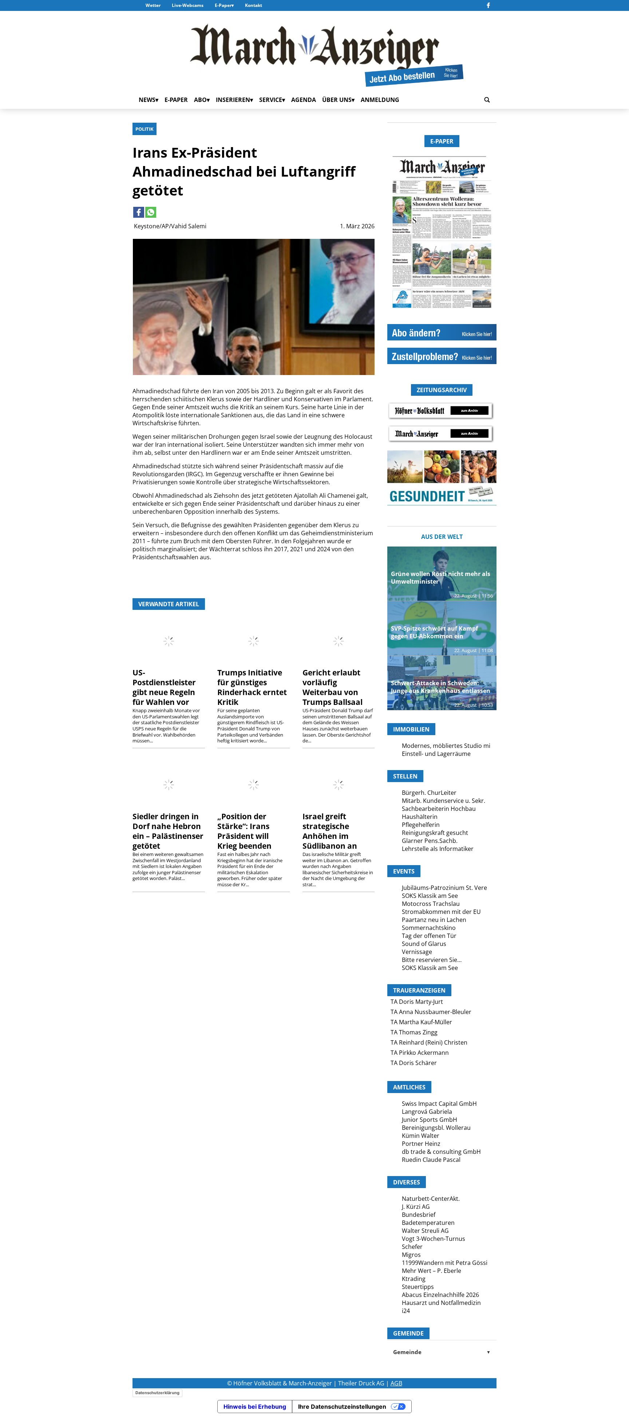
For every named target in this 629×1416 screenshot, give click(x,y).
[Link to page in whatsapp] (150, 212)
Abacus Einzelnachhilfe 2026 (440, 1295)
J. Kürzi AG (416, 1207)
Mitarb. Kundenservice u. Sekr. (443, 801)
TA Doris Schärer (414, 1063)
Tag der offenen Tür (429, 936)
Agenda (303, 100)
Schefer (412, 1247)
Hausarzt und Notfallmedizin (441, 1303)
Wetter (153, 5)
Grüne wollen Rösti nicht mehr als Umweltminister (440, 577)
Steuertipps (418, 1287)
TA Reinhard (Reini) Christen (429, 1042)
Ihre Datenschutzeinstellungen (342, 1406)
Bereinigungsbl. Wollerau (436, 1128)
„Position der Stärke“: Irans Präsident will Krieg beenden (244, 831)
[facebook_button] (488, 5)
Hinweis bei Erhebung (254, 1406)
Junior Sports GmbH (429, 1120)
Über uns (337, 100)
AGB (396, 1383)
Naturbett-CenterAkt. (431, 1199)
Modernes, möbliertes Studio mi (446, 746)
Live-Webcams (187, 5)
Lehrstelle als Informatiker (438, 849)
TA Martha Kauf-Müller (421, 1022)
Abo (200, 100)
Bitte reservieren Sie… (432, 960)
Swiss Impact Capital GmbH (439, 1104)
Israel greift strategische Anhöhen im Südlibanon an (329, 831)
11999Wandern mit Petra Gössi (444, 1263)
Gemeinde (442, 1352)
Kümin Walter (420, 1136)
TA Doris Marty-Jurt (417, 1002)
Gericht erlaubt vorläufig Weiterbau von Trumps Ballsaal (332, 687)
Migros (411, 1255)
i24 (406, 1311)
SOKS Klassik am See (430, 896)
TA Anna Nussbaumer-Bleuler (431, 1012)
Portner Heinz (421, 1144)
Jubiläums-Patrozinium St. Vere (444, 888)
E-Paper (223, 5)
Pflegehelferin (421, 825)
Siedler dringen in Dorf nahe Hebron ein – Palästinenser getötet (167, 831)
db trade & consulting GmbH (441, 1152)
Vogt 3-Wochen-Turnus (433, 1239)
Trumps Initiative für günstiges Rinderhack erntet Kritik (252, 687)
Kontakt (253, 5)
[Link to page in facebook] (138, 212)
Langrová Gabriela (427, 1112)
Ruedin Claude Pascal (431, 1160)
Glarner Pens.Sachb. (430, 841)
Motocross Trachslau (431, 904)
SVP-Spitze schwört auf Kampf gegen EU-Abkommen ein (434, 632)
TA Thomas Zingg (414, 1032)
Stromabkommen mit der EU (441, 912)
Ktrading (414, 1279)
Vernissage (417, 952)
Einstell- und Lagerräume (436, 754)
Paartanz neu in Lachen (434, 920)
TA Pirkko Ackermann (420, 1053)
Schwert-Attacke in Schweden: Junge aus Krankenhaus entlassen (440, 687)
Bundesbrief (418, 1215)
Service (270, 100)
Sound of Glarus (424, 944)
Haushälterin (420, 817)
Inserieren (233, 100)
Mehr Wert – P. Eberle (431, 1271)
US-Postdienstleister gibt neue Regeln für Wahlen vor (164, 687)
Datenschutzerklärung (157, 1392)
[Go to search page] (487, 100)
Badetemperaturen (428, 1223)
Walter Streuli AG (425, 1231)
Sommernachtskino (429, 928)
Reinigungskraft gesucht (435, 833)
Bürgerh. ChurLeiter (429, 793)
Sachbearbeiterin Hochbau (439, 809)
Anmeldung (380, 100)
